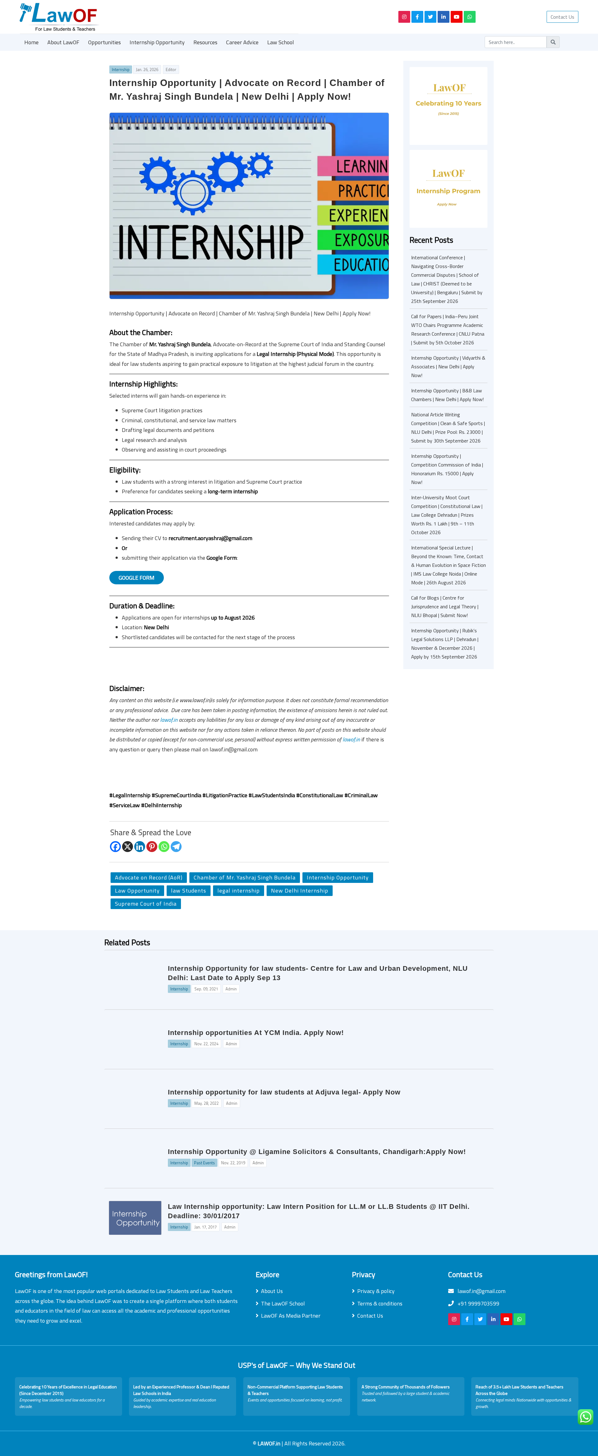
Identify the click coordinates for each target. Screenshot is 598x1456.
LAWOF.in (270, 1443)
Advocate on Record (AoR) (149, 877)
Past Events (204, 1163)
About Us (272, 1291)
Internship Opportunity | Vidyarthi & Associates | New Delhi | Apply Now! (448, 366)
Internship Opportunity (157, 42)
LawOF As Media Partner (290, 1315)
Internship (121, 69)
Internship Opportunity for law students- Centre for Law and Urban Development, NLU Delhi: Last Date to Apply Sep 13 (318, 973)
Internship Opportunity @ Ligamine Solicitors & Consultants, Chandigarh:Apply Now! (317, 1152)
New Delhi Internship (299, 890)
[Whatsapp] (164, 846)
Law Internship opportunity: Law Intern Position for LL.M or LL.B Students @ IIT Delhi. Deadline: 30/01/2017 (319, 1211)
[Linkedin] (139, 846)
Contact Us (562, 17)
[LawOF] (202, 16)
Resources (205, 42)
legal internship (238, 890)
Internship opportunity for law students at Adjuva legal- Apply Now (284, 1092)
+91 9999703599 (477, 1303)
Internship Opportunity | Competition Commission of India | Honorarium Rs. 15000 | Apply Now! (447, 469)
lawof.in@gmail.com (480, 1291)
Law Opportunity (137, 890)
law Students (188, 890)
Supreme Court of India (146, 903)
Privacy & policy (376, 1291)
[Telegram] (176, 846)
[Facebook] (115, 846)
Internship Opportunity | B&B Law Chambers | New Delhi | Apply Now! (447, 395)
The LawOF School (283, 1303)
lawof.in (169, 720)
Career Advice (242, 42)
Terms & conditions (379, 1303)
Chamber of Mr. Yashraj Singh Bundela (245, 877)
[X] (127, 846)
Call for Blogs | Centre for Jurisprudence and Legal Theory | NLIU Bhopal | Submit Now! (444, 606)
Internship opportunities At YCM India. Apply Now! (256, 1033)
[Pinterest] (151, 846)
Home (31, 42)
